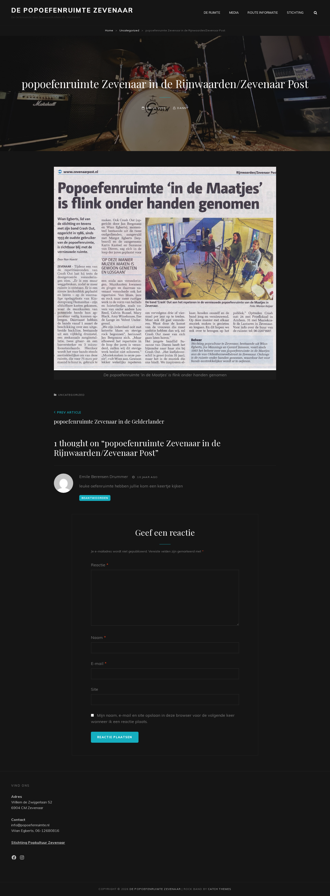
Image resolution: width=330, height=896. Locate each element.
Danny (182, 108)
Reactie (99, 564)
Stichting (295, 13)
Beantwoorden (94, 498)
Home (109, 30)
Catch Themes (219, 889)
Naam (98, 637)
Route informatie (263, 13)
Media (234, 13)
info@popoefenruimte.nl (30, 825)
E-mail (99, 663)
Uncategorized (129, 30)
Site (94, 689)
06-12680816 (47, 830)
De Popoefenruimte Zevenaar (72, 10)
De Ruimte (212, 13)
